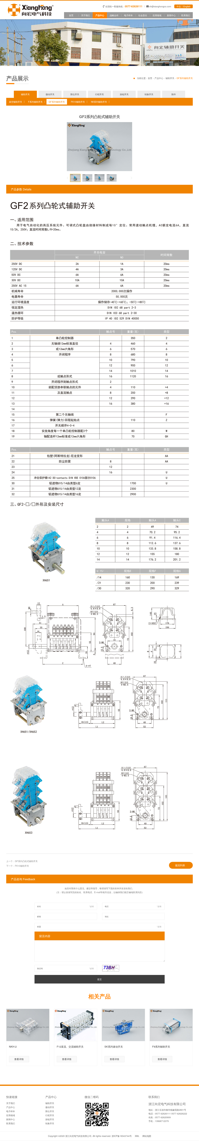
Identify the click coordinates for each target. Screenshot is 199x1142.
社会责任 (142, 15)
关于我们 (85, 15)
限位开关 (74, 94)
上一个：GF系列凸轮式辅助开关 (22, 861)
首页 (71, 15)
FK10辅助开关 (78, 101)
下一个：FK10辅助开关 (17, 865)
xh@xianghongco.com (160, 6)
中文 (179, 6)
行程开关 (99, 94)
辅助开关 (170, 78)
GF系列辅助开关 (57, 101)
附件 (173, 94)
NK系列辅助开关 (99, 101)
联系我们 (185, 15)
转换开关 (149, 94)
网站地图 (146, 1135)
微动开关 (50, 94)
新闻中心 (171, 15)
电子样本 (128, 15)
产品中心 (99, 15)
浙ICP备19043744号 (122, 1135)
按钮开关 (124, 94)
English (186, 6)
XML (137, 1135)
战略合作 (114, 15)
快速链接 (11, 1097)
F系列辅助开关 (35, 101)
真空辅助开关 (15, 101)
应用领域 (157, 15)
